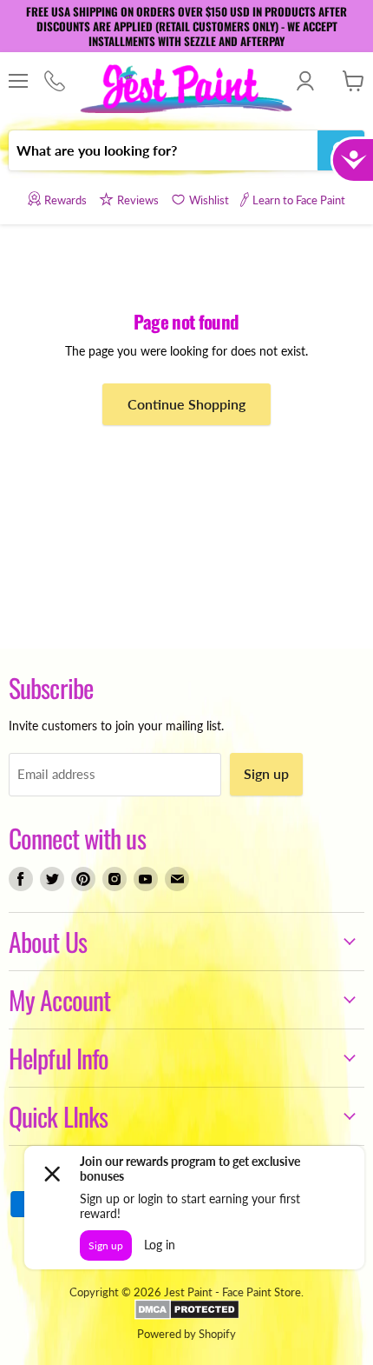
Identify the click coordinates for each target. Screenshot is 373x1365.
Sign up (266, 773)
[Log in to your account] (305, 80)
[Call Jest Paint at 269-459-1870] (54, 82)
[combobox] (163, 150)
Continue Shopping (186, 404)
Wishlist (209, 200)
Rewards (65, 200)
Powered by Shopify (186, 1334)
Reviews (138, 200)
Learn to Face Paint (298, 200)
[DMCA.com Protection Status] (186, 1315)
